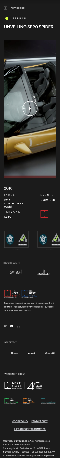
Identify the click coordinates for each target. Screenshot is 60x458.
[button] (11, 353)
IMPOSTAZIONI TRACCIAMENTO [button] (30, 429)
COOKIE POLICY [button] (20, 421)
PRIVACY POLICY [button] (40, 421)
